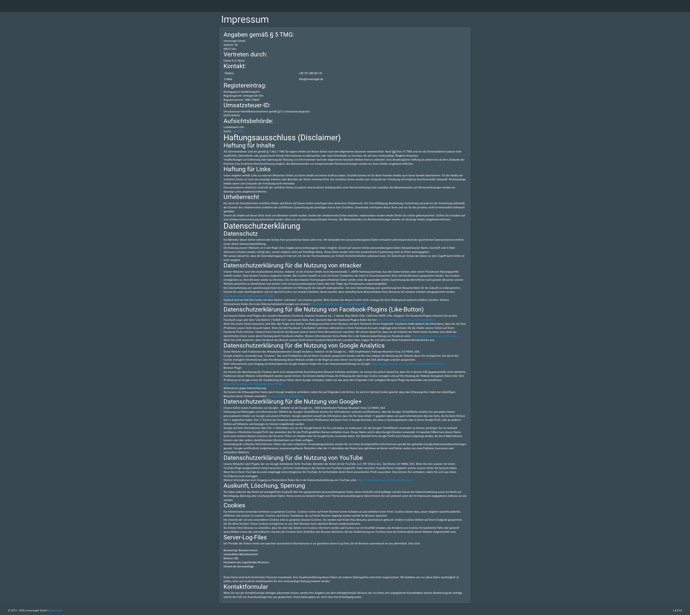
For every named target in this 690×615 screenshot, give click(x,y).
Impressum (56, 610)
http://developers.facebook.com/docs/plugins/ (406, 320)
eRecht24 (238, 131)
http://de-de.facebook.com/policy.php (433, 336)
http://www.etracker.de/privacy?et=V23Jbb (249, 296)
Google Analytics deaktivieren (285, 396)
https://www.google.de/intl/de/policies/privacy (385, 480)
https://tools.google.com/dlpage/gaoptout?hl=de (253, 384)
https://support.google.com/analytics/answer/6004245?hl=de (408, 364)
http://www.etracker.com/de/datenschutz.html (338, 304)
